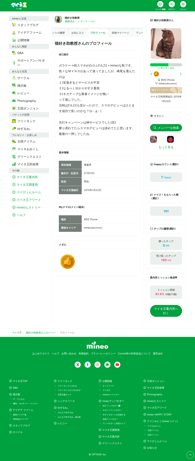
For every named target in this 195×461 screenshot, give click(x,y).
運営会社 (158, 353)
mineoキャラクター (111, 394)
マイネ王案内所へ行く (166, 311)
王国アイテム (153, 430)
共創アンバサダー (110, 419)
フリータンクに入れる (67, 386)
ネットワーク (108, 386)
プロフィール (97, 32)
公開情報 (107, 381)
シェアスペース (66, 401)
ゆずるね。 (64, 407)
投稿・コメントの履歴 (52, 32)
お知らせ (152, 447)
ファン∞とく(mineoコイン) (162, 421)
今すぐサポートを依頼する (114, 414)
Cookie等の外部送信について (134, 353)
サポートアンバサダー (112, 410)
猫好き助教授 (72, 17)
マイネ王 (106, 390)
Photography (154, 394)
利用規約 (84, 353)
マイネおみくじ (154, 426)
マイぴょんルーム (157, 441)
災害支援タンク (64, 394)
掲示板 (16, 394)
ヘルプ (55, 353)
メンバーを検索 (168, 128)
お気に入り (77, 32)
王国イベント (153, 435)
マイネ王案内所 (111, 436)
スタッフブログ (21, 425)
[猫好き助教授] (166, 43)
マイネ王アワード (157, 407)
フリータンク (65, 381)
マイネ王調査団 (111, 430)
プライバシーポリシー (103, 353)
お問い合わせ (69, 353)
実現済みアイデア (20, 419)
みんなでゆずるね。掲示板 (69, 417)
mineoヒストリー (156, 401)
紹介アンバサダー (110, 406)
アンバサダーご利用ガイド (114, 423)
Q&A (15, 387)
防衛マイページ (120, 32)
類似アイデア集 (19, 414)
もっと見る (166, 147)
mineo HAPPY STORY (159, 414)
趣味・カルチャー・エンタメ (25, 403)
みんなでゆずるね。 (66, 412)
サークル (18, 432)
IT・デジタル (19, 399)
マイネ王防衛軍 (155, 387)
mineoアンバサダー (113, 401)
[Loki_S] (155, 139)
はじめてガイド (41, 353)
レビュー (62, 423)
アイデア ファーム (23, 410)
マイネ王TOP (20, 381)
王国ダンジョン (155, 381)
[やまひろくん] (172, 139)
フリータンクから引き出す (69, 390)
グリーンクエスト (112, 443)
